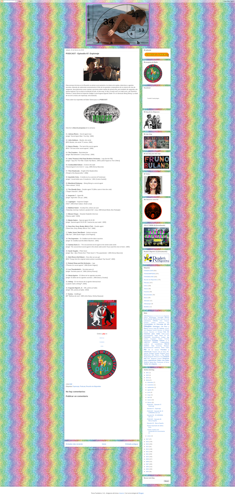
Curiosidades (148, 324)
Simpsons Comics (156, 358)
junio (149, 392)
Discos (146, 297)
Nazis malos (165, 347)
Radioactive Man (149, 355)
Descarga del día (163, 324)
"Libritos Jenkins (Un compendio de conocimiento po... (156, 431)
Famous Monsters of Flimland (153, 332)
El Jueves (160, 328)
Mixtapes (166, 346)
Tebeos (146, 288)
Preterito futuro (164, 353)
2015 (147, 444)
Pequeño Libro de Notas (159, 351)
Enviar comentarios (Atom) (106, 449)
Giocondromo (156, 337)
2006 (147, 466)
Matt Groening (156, 346)
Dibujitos (148, 326)
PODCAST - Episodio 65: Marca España (154, 419)
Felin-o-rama (165, 334)
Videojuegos (147, 303)
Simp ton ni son (158, 356)
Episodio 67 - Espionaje (154, 408)
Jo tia (167, 340)
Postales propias (154, 353)
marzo (149, 400)
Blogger (141, 493)
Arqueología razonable (156, 317)
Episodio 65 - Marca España (155, 423)
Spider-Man (153, 362)
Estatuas (149, 330)
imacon (121, 493)
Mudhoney (157, 347)
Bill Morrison (156, 319)
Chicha (155, 321)
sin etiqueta (153, 364)
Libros (145, 285)
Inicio (104, 444)
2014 (147, 446)
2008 (147, 461)
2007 (147, 464)
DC (155, 324)
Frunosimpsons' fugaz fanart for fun (156, 335)
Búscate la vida (165, 319)
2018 (147, 380)
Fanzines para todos (152, 334)
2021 (147, 372)
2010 (147, 456)
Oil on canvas (153, 349)
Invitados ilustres (158, 340)
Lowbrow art (148, 344)
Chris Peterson (164, 321)
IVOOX (102, 346)
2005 (147, 469)
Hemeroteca (147, 340)
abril (148, 397)
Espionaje (76, 386)
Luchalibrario (158, 344)
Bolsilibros (147, 306)
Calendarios (147, 321)
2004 (147, 471)
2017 (147, 439)
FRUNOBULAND (149, 276)
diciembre (150, 382)
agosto (149, 390)
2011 (147, 454)
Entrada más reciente (74, 444)
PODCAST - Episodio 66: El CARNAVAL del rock (155, 411)
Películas (146, 282)
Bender (150, 319)
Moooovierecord (148, 347)
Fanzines (146, 291)
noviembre (150, 385)
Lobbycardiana (165, 342)
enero (149, 436)
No (145, 349)
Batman (167, 317)
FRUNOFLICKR (148, 270)
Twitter (146, 364)
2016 (147, 441)
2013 (147, 449)
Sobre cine (161, 360)
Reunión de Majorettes (93, 386)
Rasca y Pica (159, 355)
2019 (147, 377)
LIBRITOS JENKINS (151, 342)
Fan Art (166, 332)
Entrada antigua (131, 444)
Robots (167, 355)
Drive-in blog (153, 328)
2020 (147, 375)
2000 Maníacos (148, 316)
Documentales (148, 294)
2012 (147, 451)
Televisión (147, 300)
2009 (147, 459)
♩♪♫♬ (159, 364)
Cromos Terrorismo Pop (160, 322)
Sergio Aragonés (148, 356)
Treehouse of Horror (163, 362)
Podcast (82, 386)
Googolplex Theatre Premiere (159, 339)
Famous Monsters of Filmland (161, 330)
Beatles (146, 319)
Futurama (147, 337)
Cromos (146, 322)
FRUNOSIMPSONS (149, 273)
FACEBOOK (102, 342)
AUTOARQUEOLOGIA (158, 316)
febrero (149, 402)
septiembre (150, 387)
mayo (149, 395)
